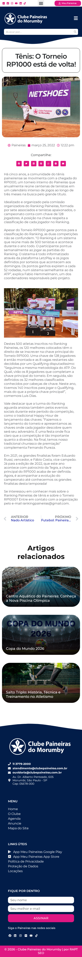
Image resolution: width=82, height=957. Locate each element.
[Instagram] (20, 936)
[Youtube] (31, 936)
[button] (41, 3)
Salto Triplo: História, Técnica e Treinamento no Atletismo (33, 694)
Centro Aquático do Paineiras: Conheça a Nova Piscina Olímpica (41, 598)
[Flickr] (26, 936)
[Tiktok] (36, 936)
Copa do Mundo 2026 (25, 648)
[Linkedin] (15, 936)
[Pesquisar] (75, 32)
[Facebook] (10, 936)
